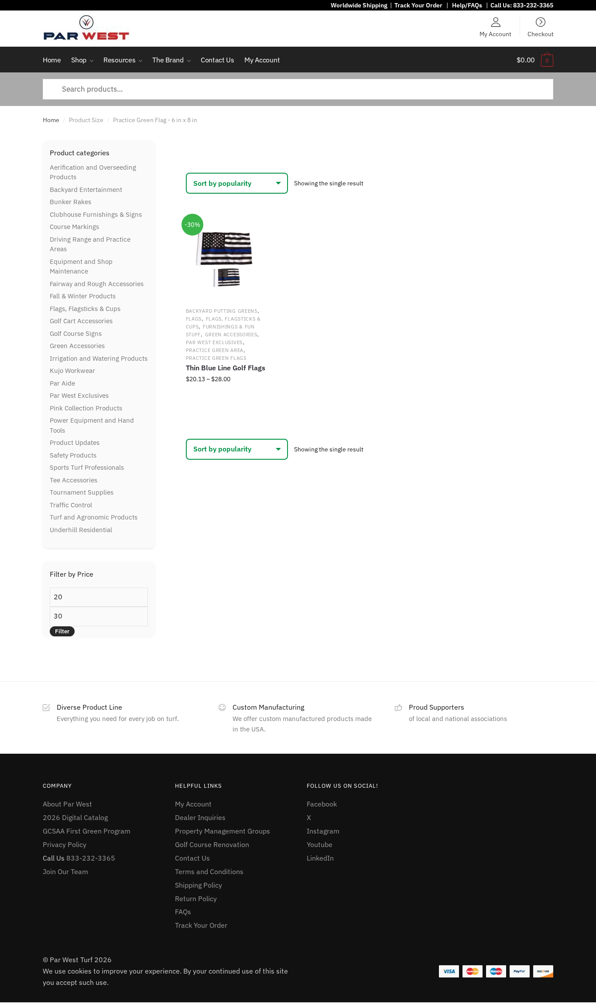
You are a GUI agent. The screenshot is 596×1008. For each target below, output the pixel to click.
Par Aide (62, 383)
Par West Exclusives (214, 342)
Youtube (319, 844)
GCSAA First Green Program (86, 831)
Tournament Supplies (81, 492)
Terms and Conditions (209, 871)
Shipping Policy (198, 885)
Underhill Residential (81, 530)
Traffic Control (71, 505)
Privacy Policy (64, 844)
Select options (226, 398)
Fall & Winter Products (83, 296)
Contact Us (192, 858)
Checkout (540, 33)
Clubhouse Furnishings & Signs (96, 214)
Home (51, 120)
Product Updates (74, 442)
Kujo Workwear (72, 370)
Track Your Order (418, 5)
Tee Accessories (73, 480)
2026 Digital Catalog (75, 817)
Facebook (322, 804)
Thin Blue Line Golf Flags (225, 367)
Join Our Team (65, 871)
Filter (62, 631)
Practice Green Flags (216, 358)
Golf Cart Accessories (81, 321)
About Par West (67, 804)
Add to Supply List (254, 230)
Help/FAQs (467, 5)
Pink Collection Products (86, 408)
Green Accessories (231, 334)
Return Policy (196, 898)
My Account (495, 33)
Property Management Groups (222, 831)
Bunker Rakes (70, 202)
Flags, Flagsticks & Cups (85, 308)
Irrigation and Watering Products (98, 358)
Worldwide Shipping (359, 5)
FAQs (183, 911)
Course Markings (74, 226)
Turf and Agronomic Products (93, 517)
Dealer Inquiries (200, 817)
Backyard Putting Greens (221, 311)
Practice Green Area (214, 350)
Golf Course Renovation (212, 844)
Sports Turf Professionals (87, 467)
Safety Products (73, 455)
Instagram (323, 831)
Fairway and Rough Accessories (97, 284)
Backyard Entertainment (86, 189)
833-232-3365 (533, 5)
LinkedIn (320, 858)
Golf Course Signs (76, 333)
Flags (194, 319)
